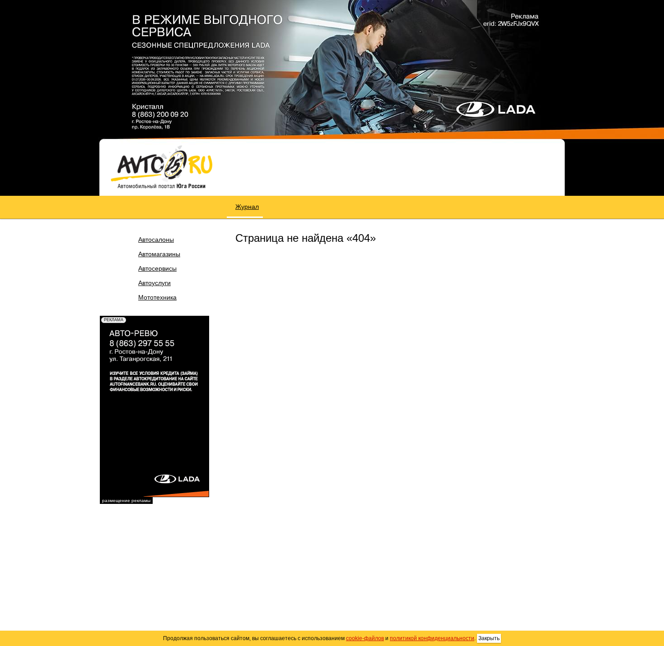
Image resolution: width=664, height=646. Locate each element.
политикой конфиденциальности (432, 638)
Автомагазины (159, 254)
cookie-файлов (365, 638)
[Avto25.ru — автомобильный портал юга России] (161, 166)
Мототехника (157, 297)
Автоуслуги (154, 282)
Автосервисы (157, 268)
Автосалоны (156, 239)
